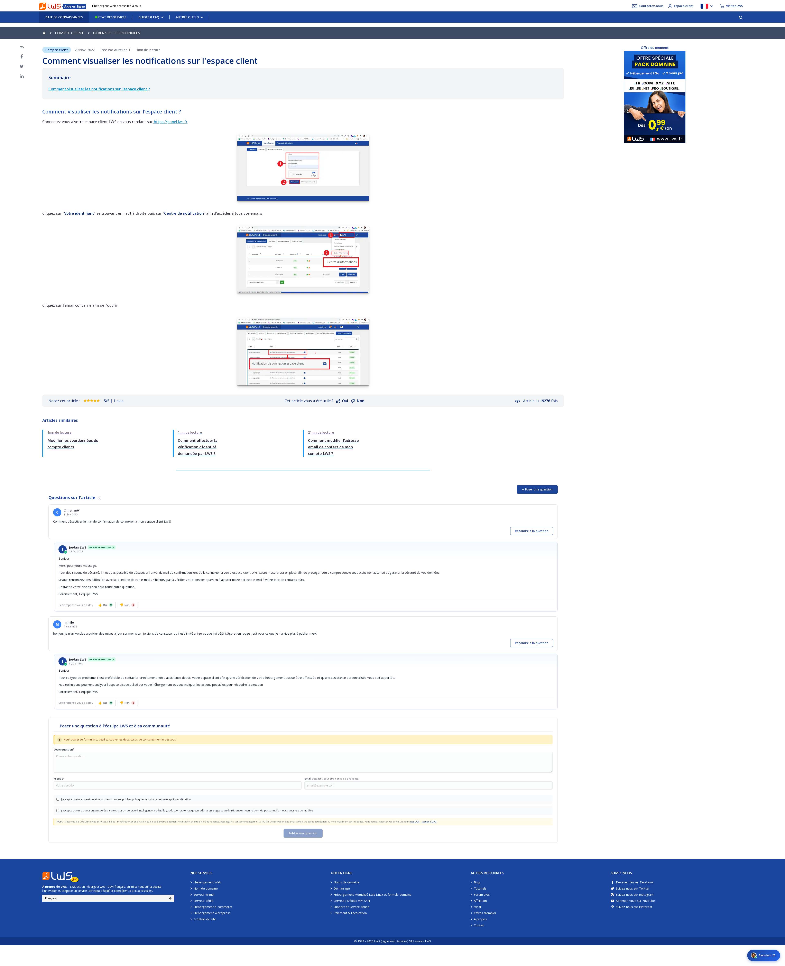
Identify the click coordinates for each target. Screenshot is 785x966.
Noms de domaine (346, 882)
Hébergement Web (207, 882)
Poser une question (537, 489)
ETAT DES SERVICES (112, 17)
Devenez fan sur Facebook (634, 882)
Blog (477, 882)
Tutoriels (480, 888)
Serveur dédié (203, 901)
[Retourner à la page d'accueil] (44, 32)
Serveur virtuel (204, 894)
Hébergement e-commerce (213, 907)
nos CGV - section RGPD (423, 821)
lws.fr (477, 907)
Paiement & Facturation (350, 913)
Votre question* (64, 749)
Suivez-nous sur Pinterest (634, 907)
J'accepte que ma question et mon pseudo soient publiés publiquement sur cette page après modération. (126, 799)
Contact (479, 925)
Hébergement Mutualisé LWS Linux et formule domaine (373, 894)
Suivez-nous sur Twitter (633, 888)
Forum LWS (482, 894)
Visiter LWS (734, 6)
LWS (64, 887)
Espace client (684, 6)
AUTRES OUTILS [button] (187, 17)
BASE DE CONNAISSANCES (64, 17)
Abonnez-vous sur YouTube (635, 901)
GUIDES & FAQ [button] (148, 17)
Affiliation (480, 901)
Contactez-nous (651, 6)
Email (331, 778)
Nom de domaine (206, 888)
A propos (480, 919)
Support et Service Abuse (351, 907)
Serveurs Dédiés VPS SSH (352, 901)
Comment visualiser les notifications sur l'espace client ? (99, 88)
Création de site (205, 919)
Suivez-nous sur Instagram (635, 894)
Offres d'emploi (485, 913)
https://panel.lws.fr (170, 121)
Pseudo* (59, 778)
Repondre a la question (531, 531)
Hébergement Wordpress (212, 913)
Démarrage (342, 888)
